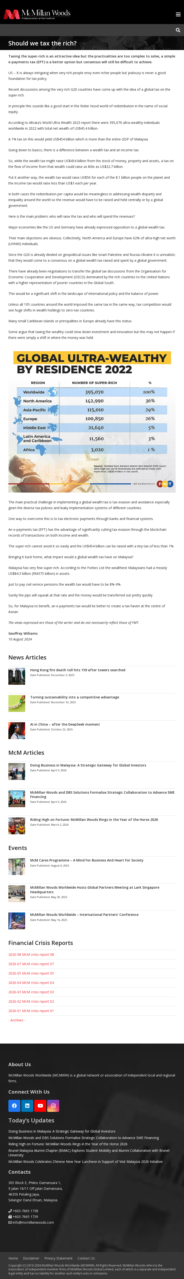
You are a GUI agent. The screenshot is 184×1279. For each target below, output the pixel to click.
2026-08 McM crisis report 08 (31, 954)
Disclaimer (31, 1258)
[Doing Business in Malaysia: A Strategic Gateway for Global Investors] (92, 771)
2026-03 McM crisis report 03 (31, 992)
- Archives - (17, 1020)
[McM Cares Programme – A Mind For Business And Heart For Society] (92, 866)
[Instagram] (53, 1106)
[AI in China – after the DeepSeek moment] (92, 730)
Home (13, 1258)
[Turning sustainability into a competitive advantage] (92, 703)
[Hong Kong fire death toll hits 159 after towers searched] (92, 676)
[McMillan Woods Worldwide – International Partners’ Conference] (92, 921)
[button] (178, 14)
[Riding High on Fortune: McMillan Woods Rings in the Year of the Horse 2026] (92, 826)
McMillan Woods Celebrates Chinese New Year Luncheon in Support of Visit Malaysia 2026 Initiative (85, 1161)
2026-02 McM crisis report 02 (31, 1001)
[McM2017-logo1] (36, 14)
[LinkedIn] (27, 1106)
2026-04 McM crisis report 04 (31, 982)
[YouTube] (40, 1106)
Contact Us (86, 1258)
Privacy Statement (58, 1258)
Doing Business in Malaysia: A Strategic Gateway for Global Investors (61, 1131)
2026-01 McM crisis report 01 (31, 1010)
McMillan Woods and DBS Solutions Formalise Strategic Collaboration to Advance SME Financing (83, 1137)
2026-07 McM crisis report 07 (31, 964)
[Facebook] (14, 1106)
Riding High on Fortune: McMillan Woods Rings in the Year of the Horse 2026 (67, 1144)
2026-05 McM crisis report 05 (31, 973)
